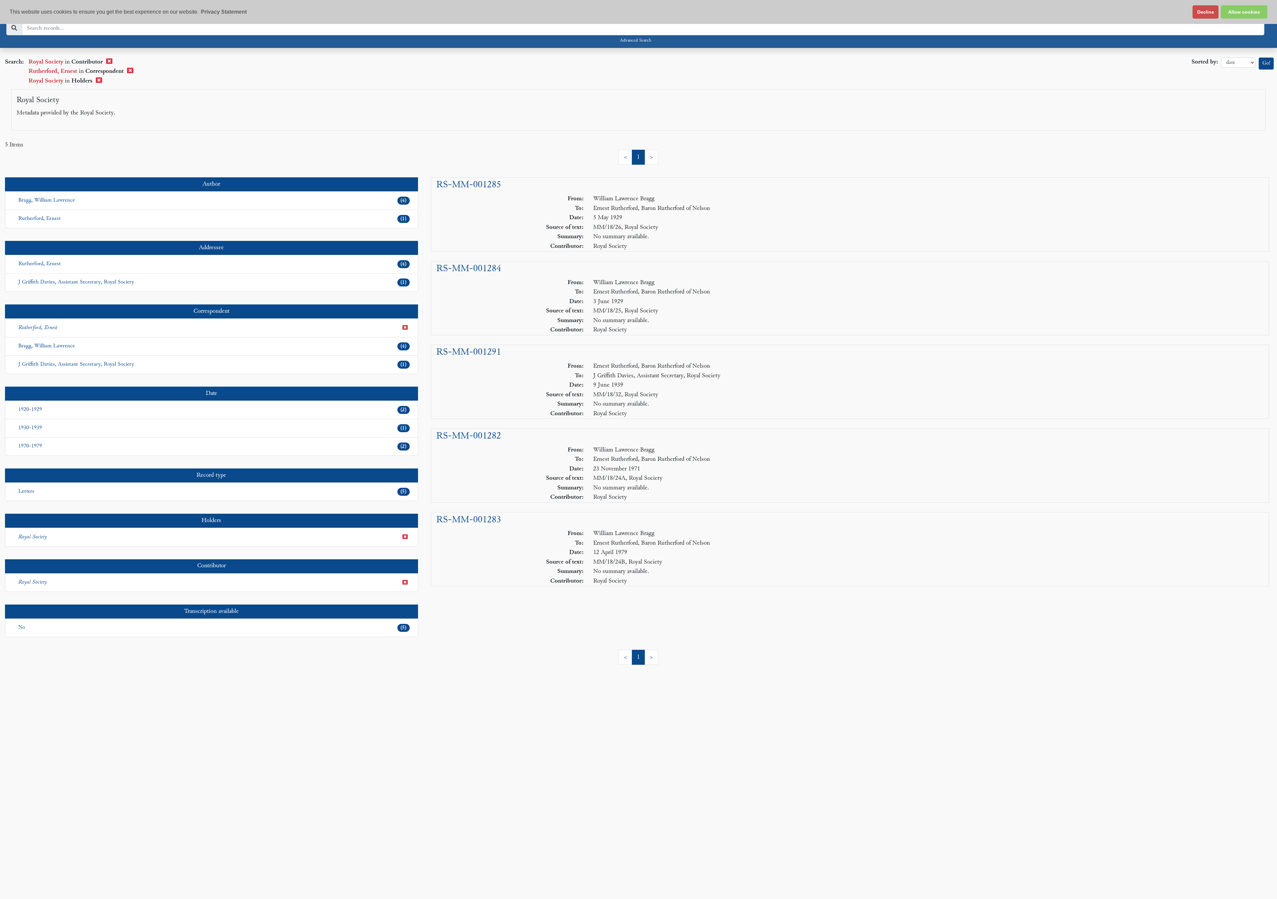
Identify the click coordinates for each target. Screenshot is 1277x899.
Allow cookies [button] (1244, 12)
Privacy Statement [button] (224, 12)
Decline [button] (1205, 12)
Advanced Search (635, 40)
